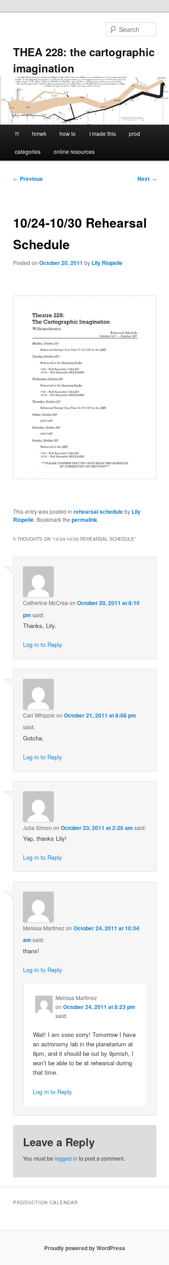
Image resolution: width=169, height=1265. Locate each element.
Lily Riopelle (107, 263)
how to (67, 133)
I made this (102, 133)
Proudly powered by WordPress (84, 1248)
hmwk (39, 133)
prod (134, 133)
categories (28, 151)
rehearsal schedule (98, 511)
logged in (66, 1158)
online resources (74, 151)
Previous (28, 179)
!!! (17, 133)
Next (146, 179)
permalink (84, 520)
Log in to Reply (42, 644)
